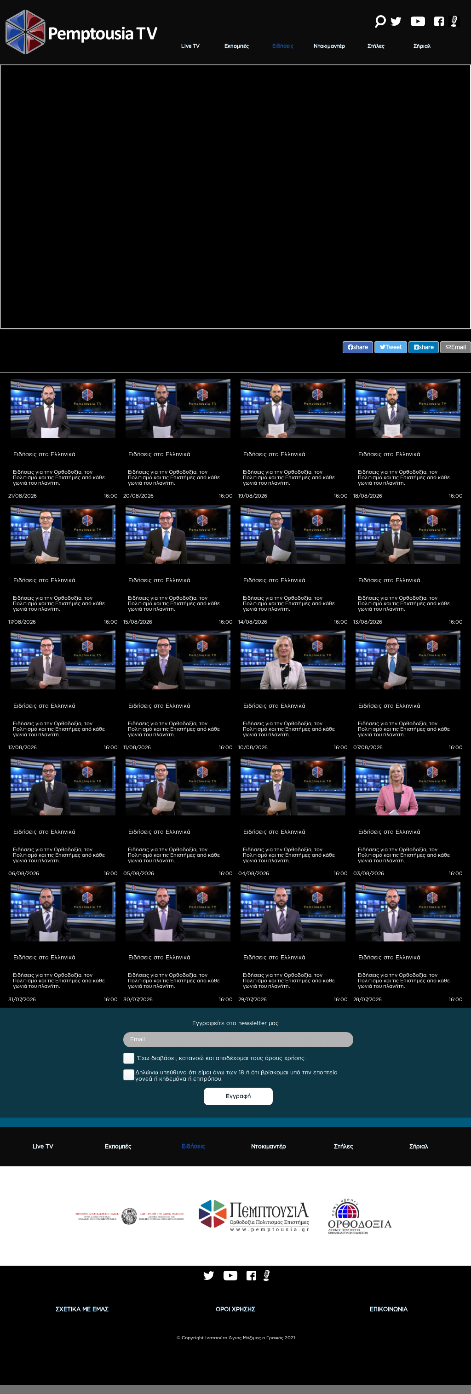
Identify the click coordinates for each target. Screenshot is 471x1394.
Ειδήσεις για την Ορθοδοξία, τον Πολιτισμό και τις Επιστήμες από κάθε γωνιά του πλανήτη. (59, 477)
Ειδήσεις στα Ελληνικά (44, 454)
